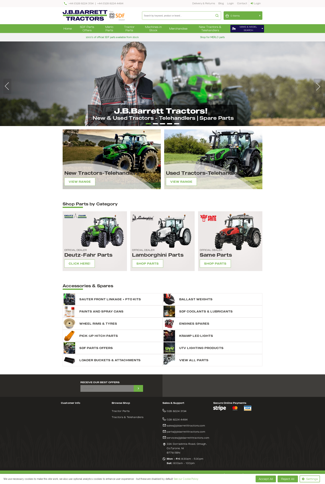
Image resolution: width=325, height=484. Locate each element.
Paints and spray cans (101, 311)
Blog (221, 3)
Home (67, 28)
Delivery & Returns (203, 3)
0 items (235, 15)
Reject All (287, 479)
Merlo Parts (109, 28)
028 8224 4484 (177, 419)
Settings (312, 479)
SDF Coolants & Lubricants (206, 311)
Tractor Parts (129, 28)
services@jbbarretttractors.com (188, 437)
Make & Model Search (248, 28)
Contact (242, 3)
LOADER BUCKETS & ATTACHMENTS (110, 360)
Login (230, 3)
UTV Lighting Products (201, 348)
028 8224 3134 (177, 411)
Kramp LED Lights (196, 335)
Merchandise (178, 28)
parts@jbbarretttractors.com (186, 431)
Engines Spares (194, 323)
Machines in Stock (153, 28)
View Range (80, 181)
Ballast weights (196, 299)
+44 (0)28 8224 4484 (110, 3)
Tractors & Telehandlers (128, 417)
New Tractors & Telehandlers (210, 28)
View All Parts (194, 360)
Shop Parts (147, 263)
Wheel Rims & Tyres (98, 323)
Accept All (266, 479)
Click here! (79, 263)
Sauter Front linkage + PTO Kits (110, 299)
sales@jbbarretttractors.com (186, 425)
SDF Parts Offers (87, 28)
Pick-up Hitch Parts (98, 335)
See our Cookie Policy (186, 479)
